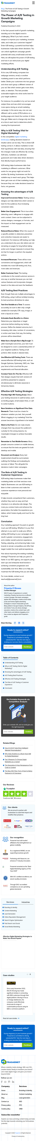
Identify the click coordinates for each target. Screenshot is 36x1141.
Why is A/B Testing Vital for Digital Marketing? (16, 667)
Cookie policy (5, 1109)
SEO (20, 1101)
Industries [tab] (26, 902)
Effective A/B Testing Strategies (15, 679)
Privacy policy (6, 1105)
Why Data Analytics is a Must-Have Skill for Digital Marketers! (18, 755)
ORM (20, 1109)
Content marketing (25, 1094)
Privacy (14, 1136)
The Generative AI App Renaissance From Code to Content (18, 766)
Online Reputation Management (14, 917)
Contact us (5, 1101)
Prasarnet (17, 1133)
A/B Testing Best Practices (14, 675)
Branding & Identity (10, 907)
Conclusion (8, 688)
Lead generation (24, 1098)
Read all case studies (10, 1018)
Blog (2, 9)
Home (3, 1090)
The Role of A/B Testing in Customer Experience (17, 683)
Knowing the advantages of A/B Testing (18, 672)
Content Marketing (10, 910)
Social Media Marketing (12, 926)
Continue (27, 647)
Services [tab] (10, 902)
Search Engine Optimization (13, 920)
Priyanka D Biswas (12, 588)
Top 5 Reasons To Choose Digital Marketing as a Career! (15, 761)
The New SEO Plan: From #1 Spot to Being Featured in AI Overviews (18, 772)
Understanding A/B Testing (14, 662)
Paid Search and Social (12, 923)
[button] (33, 2)
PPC (20, 1105)
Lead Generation (9, 914)
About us (4, 1094)
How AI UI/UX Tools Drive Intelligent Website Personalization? (16, 749)
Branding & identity (25, 1090)
